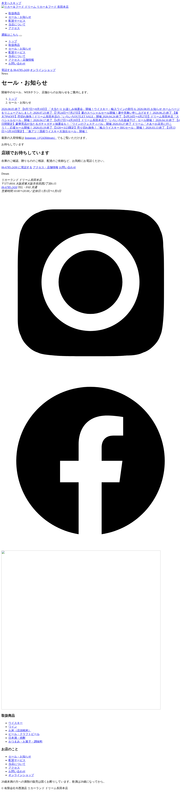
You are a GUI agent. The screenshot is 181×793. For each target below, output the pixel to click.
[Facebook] (90, 548)
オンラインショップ (43, 70)
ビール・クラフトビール (24, 734)
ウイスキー (15, 722)
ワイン (12, 726)
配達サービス (16, 20)
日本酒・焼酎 (16, 737)
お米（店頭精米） (19, 730)
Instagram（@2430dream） (41, 137)
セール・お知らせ (19, 17)
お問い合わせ (16, 63)
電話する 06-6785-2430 (15, 70)
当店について (16, 24)
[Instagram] (90, 370)
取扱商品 (14, 13)
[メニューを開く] (20, 35)
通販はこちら (9, 34)
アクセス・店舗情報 (21, 59)
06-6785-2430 (9, 187)
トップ (12, 41)
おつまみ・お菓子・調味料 (25, 741)
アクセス (14, 28)
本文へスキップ (11, 3)
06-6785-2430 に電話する (16, 167)
